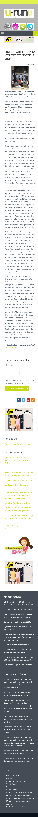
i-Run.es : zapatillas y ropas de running (20, 798)
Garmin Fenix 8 (11, 787)
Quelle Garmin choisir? (14, 807)
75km (8, 348)
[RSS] (33, 400)
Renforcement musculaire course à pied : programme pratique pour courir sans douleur (19, 682)
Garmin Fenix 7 (11, 784)
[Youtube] (28, 400)
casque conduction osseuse (16, 781)
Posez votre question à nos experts (17, 444)
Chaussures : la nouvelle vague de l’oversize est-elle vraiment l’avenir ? (17, 729)
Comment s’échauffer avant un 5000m (19, 480)
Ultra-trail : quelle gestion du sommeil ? (19, 468)
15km (17, 348)
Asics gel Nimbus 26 (13, 775)
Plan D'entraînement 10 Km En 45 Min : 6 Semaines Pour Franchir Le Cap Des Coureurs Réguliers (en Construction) (18, 703)
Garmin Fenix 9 (11, 790)
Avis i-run (9, 778)
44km (12, 348)
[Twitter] (23, 400)
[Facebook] (19, 400)
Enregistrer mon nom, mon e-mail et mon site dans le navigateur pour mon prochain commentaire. (19, 382)
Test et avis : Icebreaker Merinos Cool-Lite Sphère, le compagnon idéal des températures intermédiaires (18, 495)
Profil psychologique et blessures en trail (18, 665)
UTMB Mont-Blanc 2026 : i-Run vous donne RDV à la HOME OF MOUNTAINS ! (18, 460)
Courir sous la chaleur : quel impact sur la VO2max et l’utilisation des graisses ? (19, 518)
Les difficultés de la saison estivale (17, 503)
